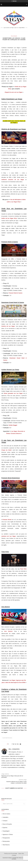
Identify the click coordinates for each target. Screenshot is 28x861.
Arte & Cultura (6, 814)
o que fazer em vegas (7, 737)
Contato (14, 855)
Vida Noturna (6, 844)
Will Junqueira (14, 749)
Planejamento (6, 838)
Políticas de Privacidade (10, 853)
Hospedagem (6, 831)
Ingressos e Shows (8, 834)
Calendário (5, 817)
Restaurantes (6, 841)
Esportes (5, 827)
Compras (5, 820)
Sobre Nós (21, 853)
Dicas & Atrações (7, 824)
